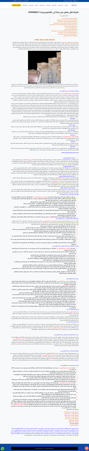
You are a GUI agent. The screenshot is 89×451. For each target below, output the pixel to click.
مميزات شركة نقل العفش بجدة (70, 26)
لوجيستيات (48, 5)
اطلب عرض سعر (16, 5)
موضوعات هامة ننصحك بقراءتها (70, 35)
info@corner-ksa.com (67, 0)
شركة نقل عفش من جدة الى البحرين (71, 413)
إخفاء (61, 16)
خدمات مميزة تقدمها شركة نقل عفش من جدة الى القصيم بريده (64, 31)
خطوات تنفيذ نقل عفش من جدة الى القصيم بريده (67, 20)
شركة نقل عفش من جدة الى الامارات (71, 411)
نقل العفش (54, 5)
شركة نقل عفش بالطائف (73, 421)
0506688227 (75, 0)
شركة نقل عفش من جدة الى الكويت (71, 415)
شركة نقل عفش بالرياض (73, 420)
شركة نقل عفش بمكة (74, 425)
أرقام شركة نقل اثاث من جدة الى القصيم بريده (67, 32)
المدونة (36, 5)
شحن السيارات (42, 5)
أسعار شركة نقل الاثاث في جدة (70, 29)
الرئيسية (66, 5)
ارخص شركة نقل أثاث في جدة (71, 28)
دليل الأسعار (31, 5)
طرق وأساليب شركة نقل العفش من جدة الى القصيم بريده (65, 23)
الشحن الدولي (60, 5)
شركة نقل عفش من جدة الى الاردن (71, 416)
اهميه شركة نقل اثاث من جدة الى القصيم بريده (67, 34)
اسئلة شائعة (25, 5)
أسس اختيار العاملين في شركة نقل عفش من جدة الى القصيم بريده (63, 24)
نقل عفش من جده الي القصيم (72, 42)
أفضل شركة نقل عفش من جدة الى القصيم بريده (67, 21)
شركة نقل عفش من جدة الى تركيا (71, 418)
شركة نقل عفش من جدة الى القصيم (69, 18)
